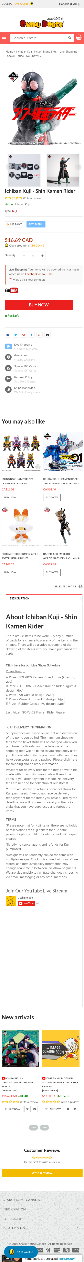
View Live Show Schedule (29, 279)
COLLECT (15, 3)
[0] (8, 335)
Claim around (26, 245)
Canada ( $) (70, 4)
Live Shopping (23, 344)
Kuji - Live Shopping (65, 51)
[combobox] (42, 38)
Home (9, 51)
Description (20, 598)
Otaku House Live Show (22, 56)
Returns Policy (23, 377)
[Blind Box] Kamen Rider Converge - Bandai (17, 481)
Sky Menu (36, 224)
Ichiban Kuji (25, 51)
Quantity (10, 255)
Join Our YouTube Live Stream (36, 890)
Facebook (31, 274)
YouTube (47, 274)
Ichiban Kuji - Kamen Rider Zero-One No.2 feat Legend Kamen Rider (60, 481)
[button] (13, 198)
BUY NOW (10, 497)
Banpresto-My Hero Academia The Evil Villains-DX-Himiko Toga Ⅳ (61, 556)
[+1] (39, 335)
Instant (16, 224)
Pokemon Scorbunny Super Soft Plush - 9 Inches (20, 556)
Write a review (42, 1173)
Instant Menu (42, 51)
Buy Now (14, 1109)
